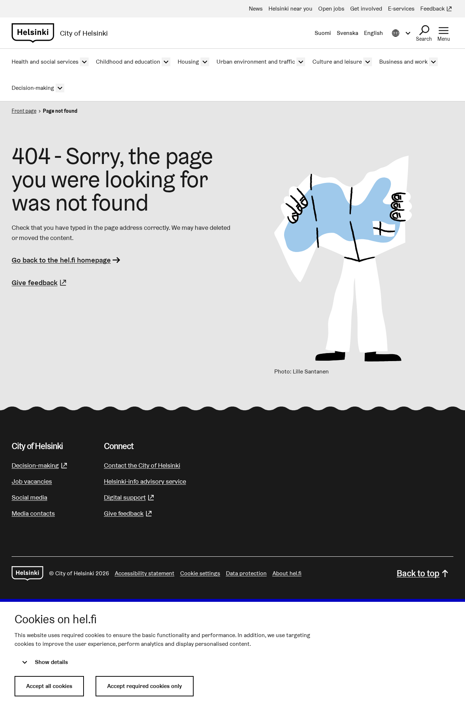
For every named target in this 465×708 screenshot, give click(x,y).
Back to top (418, 573)
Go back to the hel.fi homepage (61, 260)
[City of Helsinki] (27, 573)
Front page (24, 111)
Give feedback (40, 282)
